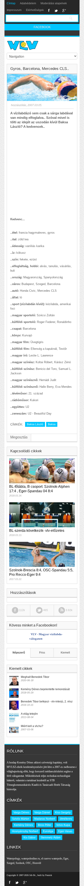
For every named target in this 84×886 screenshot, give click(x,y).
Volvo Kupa (63, 825)
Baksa (52, 424)
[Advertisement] (42, 173)
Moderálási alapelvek (54, 3)
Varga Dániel (42, 812)
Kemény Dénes (23, 825)
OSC (28, 863)
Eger (65, 858)
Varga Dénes (21, 812)
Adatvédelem (28, 3)
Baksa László (35, 424)
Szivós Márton (20, 818)
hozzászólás (18, 105)
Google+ (64, 10)
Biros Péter (44, 825)
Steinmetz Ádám (50, 837)
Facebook (49, 10)
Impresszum (14, 10)
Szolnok (20, 863)
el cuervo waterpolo (51, 858)
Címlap (11, 3)
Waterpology (13, 858)
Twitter (56, 10)
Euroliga (48, 831)
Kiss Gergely (63, 812)
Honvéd (36, 863)
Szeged (10, 863)
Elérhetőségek (35, 10)
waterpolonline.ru (30, 858)
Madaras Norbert (44, 818)
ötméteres (66, 818)
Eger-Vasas (65, 831)
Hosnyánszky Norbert (25, 831)
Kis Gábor (30, 837)
